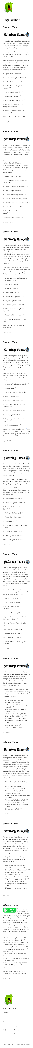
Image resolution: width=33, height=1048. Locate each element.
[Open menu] (29, 7)
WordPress (27, 1044)
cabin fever (10, 41)
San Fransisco (7, 150)
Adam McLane (9, 1008)
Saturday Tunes (10, 27)
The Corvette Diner (21, 254)
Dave (15, 148)
